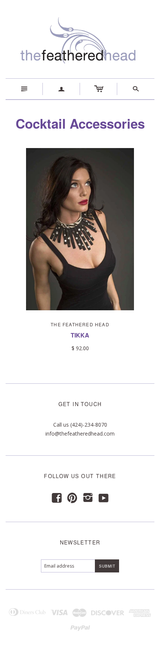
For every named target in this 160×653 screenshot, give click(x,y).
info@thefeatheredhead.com (80, 433)
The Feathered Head (80, 324)
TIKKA (80, 335)
